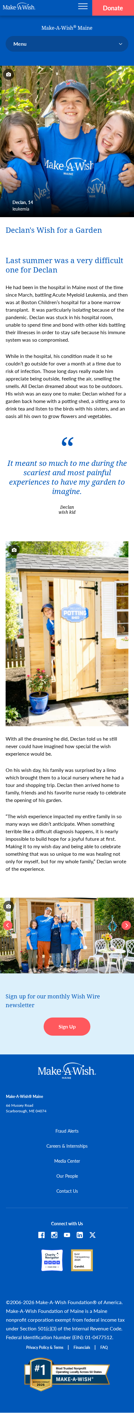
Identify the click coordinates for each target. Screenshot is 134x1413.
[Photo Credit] (8, 74)
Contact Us (67, 1191)
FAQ (104, 1347)
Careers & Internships (67, 1146)
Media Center (67, 1161)
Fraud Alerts (67, 1131)
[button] (7, 925)
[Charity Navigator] (52, 1268)
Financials (82, 1347)
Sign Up (67, 1026)
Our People (67, 1176)
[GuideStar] (82, 1268)
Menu (19, 43)
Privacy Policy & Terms (44, 1347)
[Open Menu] (83, 8)
